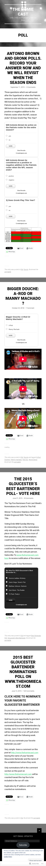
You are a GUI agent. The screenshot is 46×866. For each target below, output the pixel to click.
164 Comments (28, 691)
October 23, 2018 (18, 308)
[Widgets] (39, 830)
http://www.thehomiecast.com (24, 752)
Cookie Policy (8, 857)
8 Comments (28, 498)
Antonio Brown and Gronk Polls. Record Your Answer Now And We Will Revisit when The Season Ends (23, 68)
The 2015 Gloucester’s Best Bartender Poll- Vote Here (23, 486)
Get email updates (23, 836)
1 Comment (30, 308)
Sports (26, 269)
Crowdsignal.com (21, 153)
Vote (10, 146)
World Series (33, 460)
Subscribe (23, 845)
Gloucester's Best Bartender (17, 638)
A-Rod (38, 457)
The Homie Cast (23, 12)
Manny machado (16, 460)
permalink (7, 272)
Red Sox (25, 460)
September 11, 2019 (17, 87)
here (6, 558)
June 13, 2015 (16, 691)
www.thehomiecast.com (28, 555)
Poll (22, 269)
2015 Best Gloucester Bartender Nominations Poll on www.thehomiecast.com (23, 672)
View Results (21, 150)
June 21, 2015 (17, 498)
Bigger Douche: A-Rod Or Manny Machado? (23, 296)
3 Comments (31, 87)
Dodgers (7, 460)
